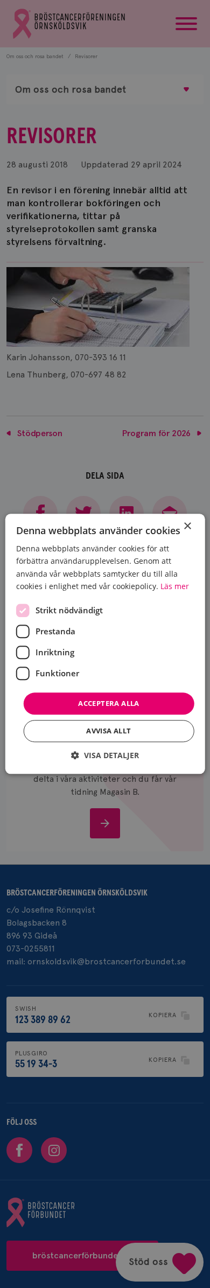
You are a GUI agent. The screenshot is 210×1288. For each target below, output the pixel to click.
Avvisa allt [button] (108, 731)
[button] (105, 756)
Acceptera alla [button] (108, 703)
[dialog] (105, 644)
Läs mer (174, 586)
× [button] (187, 526)
